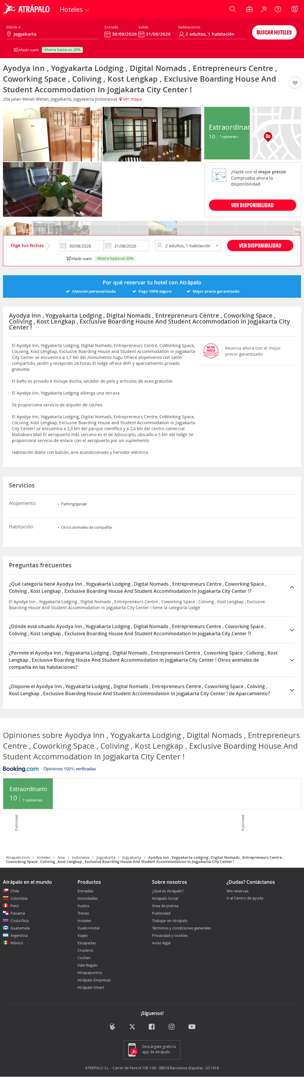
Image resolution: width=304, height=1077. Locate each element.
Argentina (19, 935)
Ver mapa (132, 99)
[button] (295, 83)
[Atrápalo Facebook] (152, 1027)
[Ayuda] (277, 9)
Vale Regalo (87, 965)
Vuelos (83, 905)
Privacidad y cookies (170, 935)
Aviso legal (161, 942)
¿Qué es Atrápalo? (168, 891)
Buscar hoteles (274, 32)
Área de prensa (165, 905)
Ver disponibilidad (260, 245)
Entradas (85, 891)
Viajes (82, 935)
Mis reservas (237, 891)
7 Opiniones (228, 136)
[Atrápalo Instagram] (172, 1027)
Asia (61, 857)
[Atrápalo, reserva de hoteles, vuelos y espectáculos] (27, 9)
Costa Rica (19, 920)
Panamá (17, 913)
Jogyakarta (105, 857)
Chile (14, 891)
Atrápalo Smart (90, 987)
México (16, 942)
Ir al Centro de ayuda (245, 898)
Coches (83, 957)
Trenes (83, 913)
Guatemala (20, 928)
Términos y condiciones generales (181, 928)
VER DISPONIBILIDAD (252, 205)
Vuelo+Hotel (88, 928)
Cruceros (85, 950)
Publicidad (161, 913)
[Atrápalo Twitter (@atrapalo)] (132, 1027)
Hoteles (43, 857)
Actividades (87, 898)
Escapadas (86, 942)
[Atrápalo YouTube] (192, 1027)
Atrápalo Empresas (94, 980)
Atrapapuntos (89, 972)
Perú (14, 905)
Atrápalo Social (165, 898)
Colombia (18, 898)
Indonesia (80, 857)
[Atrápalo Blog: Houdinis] (112, 1026)
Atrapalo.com (18, 857)
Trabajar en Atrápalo (170, 920)
